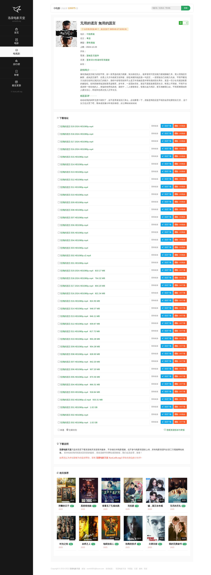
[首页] (16, 9)
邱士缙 (94, 60)
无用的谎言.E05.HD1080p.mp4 (74, 233)
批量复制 (72, 430)
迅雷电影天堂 (121, 569)
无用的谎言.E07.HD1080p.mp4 (74, 217)
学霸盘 (130, 569)
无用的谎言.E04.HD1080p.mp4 (74, 240)
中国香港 (91, 34)
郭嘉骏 (106, 60)
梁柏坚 (90, 55)
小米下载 (181, 270)
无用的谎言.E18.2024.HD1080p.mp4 (76, 134)
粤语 (89, 38)
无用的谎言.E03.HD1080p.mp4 (74, 248)
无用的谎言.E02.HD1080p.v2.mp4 (75, 255)
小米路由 (181, 126)
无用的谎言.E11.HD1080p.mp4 (74, 187)
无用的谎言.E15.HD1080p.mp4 (74, 157)
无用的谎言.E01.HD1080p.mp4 (74, 263)
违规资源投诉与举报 (175, 430)
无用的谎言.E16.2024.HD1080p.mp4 (76, 149)
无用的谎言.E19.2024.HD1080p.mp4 (76, 126)
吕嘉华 (96, 55)
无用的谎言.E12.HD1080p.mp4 (74, 179)
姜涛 (89, 60)
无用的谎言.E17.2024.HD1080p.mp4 (76, 141)
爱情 (89, 43)
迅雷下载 (167, 126)
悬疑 (93, 43)
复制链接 (154, 126)
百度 (136, 569)
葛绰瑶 (100, 60)
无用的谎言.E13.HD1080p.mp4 (74, 172)
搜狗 (140, 569)
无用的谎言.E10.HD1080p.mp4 (74, 195)
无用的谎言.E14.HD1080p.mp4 (74, 164)
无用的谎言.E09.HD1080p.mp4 (74, 202)
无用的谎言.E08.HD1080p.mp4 (74, 210)
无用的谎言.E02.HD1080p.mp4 (74, 415)
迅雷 (145, 569)
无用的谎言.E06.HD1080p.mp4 (74, 225)
